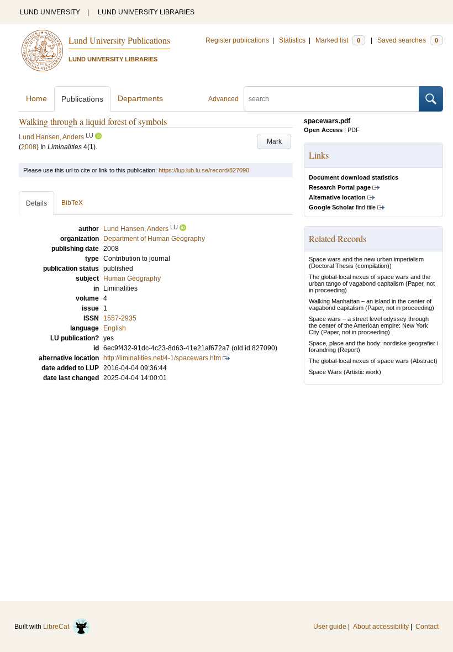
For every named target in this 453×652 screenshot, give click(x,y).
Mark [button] (274, 141)
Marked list (337, 40)
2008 (28, 147)
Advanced (223, 99)
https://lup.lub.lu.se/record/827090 (204, 170)
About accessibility (381, 626)
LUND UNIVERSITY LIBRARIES (146, 12)
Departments (140, 98)
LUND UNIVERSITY (50, 12)
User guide (329, 626)
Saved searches (407, 40)
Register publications (237, 40)
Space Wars (325, 372)
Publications (82, 98)
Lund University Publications (119, 40)
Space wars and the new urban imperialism (366, 259)
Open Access (323, 130)
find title (342, 207)
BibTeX (72, 203)
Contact (427, 626)
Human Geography (132, 278)
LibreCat (57, 626)
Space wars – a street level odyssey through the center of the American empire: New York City (369, 325)
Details (36, 203)
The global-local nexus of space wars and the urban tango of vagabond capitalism (369, 280)
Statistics (292, 40)
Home (36, 98)
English (114, 328)
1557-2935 (119, 318)
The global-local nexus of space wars (359, 360)
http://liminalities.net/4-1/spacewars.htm (162, 358)
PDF (353, 130)
